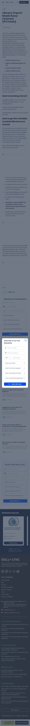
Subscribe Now (16, 384)
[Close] (25, 340)
